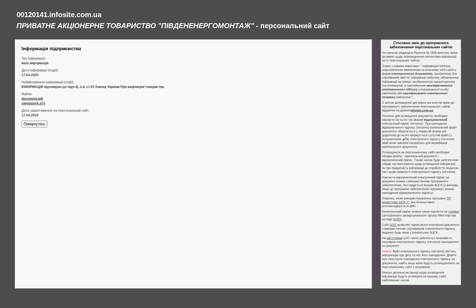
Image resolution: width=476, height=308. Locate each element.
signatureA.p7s (33, 103)
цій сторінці (394, 238)
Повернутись (34, 124)
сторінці (453, 211)
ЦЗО (397, 219)
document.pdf (32, 99)
